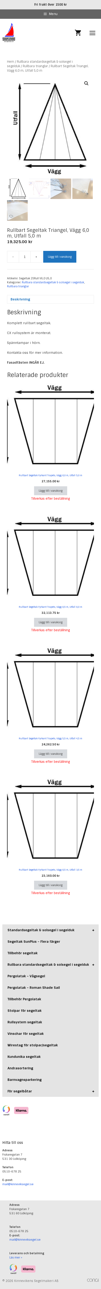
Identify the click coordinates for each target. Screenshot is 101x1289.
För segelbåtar (51, 1091)
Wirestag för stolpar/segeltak (33, 1045)
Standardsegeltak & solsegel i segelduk (51, 930)
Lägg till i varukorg (60, 257)
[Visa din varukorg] (78, 33)
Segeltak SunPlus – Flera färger (34, 941)
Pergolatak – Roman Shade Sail (34, 987)
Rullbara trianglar (35, 66)
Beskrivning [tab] (20, 299)
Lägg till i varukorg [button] (50, 491)
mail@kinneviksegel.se (18, 1184)
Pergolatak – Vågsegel (26, 976)
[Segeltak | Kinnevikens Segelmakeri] (9, 33)
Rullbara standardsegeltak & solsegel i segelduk (53, 282)
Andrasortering (20, 1068)
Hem (10, 62)
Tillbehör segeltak (23, 953)
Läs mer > (15, 1257)
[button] (86, 83)
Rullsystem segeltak (25, 1022)
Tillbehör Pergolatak (24, 999)
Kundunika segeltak (24, 1057)
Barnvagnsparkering (25, 1080)
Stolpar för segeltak (25, 1011)
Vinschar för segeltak (26, 1034)
